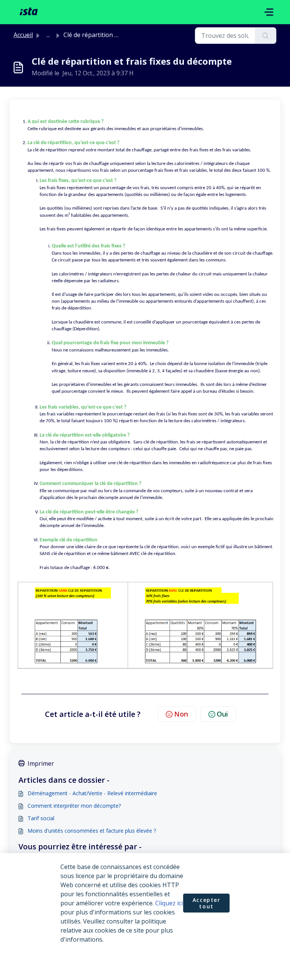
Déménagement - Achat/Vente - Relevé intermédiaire (92, 793)
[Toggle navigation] (268, 12)
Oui (222, 713)
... (48, 35)
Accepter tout (207, 903)
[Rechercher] (265, 35)
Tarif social (41, 818)
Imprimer (41, 763)
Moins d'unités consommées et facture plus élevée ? (92, 830)
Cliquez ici (169, 903)
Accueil (23, 35)
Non (181, 713)
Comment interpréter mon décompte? (74, 805)
